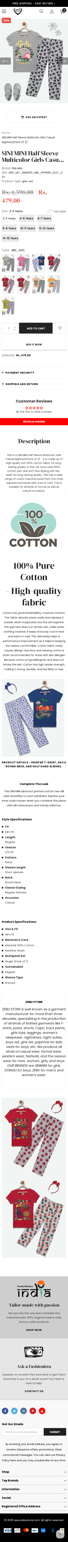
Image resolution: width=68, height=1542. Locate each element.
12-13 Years (46, 228)
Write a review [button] (34, 421)
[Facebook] (5, 1411)
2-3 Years (9, 218)
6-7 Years (44, 218)
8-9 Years (9, 228)
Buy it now (34, 344)
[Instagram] (23, 1411)
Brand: (6, 168)
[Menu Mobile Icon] (4, 11)
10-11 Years (27, 228)
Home (5, 133)
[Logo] (18, 11)
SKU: (5, 172)
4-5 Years (27, 218)
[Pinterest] (33, 1411)
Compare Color (54, 101)
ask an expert (36, 117)
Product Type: (11, 181)
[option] (34, 61)
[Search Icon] (41, 11)
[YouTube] (42, 1411)
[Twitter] (14, 1411)
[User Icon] (52, 11)
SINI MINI (17, 168)
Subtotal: (8, 355)
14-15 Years (10, 238)
